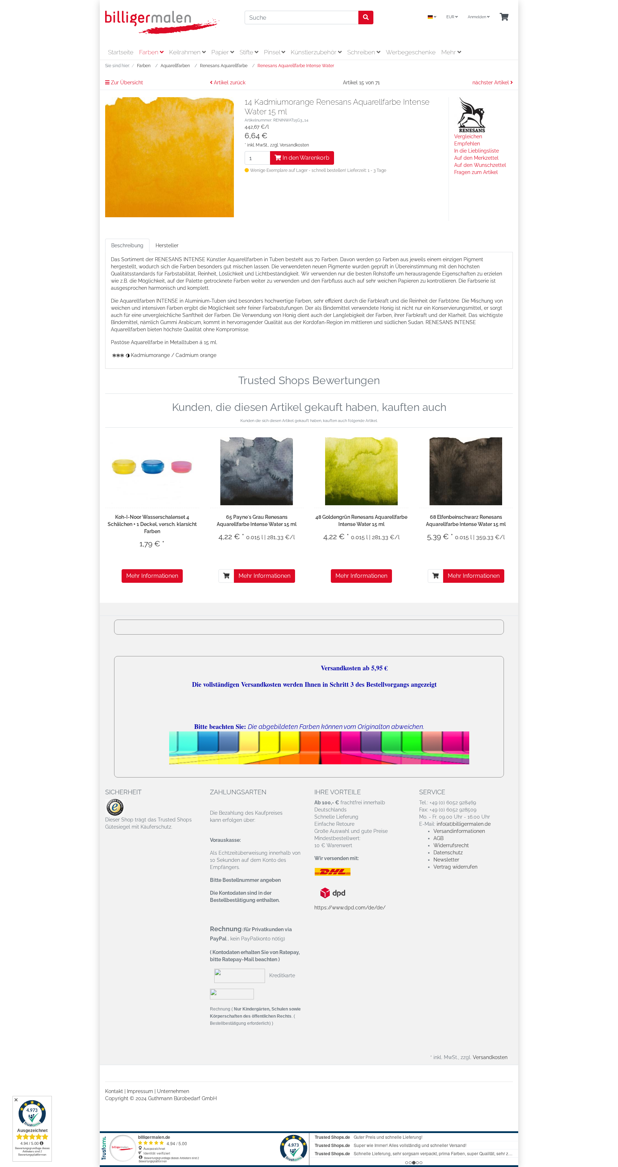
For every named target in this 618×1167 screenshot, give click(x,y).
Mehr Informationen (152, 575)
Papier (220, 52)
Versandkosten (294, 145)
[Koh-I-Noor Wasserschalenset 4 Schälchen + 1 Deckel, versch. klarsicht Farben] (152, 471)
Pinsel (272, 52)
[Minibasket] (504, 17)
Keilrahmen (185, 52)
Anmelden (477, 17)
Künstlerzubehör (314, 52)
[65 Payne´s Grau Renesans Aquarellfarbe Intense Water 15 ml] (256, 471)
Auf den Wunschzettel (480, 165)
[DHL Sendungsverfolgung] (338, 872)
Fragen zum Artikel (476, 172)
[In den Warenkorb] (226, 576)
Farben (149, 52)
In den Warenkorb (305, 157)
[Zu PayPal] (232, 993)
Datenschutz (448, 852)
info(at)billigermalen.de (464, 824)
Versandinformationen (459, 831)
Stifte (247, 52)
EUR (450, 17)
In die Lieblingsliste (476, 151)
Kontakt (114, 1091)
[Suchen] (365, 17)
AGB (438, 838)
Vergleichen (468, 136)
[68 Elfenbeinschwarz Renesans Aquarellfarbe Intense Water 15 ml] (466, 471)
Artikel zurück (228, 82)
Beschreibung (127, 245)
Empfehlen (467, 144)
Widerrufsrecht (451, 845)
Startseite (120, 52)
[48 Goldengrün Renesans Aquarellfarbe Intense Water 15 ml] (361, 471)
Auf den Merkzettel (476, 158)
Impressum (140, 1091)
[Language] (432, 17)
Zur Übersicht (126, 82)
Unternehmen (173, 1091)
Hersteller (167, 245)
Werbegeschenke (411, 52)
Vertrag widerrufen (455, 867)
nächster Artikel (491, 82)
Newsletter (446, 860)
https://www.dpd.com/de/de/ (350, 907)
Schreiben (362, 52)
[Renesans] (472, 115)
